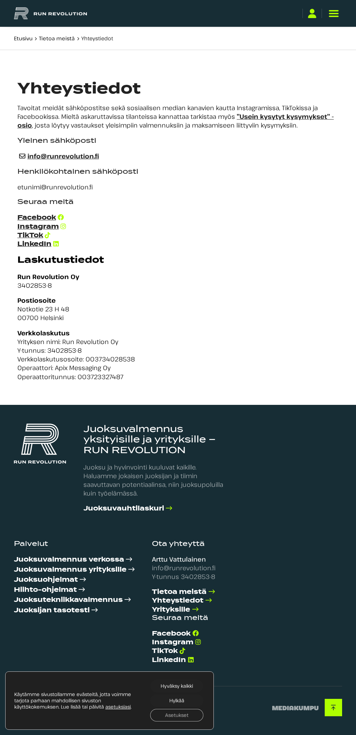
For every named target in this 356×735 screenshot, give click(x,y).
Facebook (36, 217)
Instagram (38, 226)
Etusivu (23, 38)
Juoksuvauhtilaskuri (123, 508)
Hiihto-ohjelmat (45, 589)
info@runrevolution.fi (63, 156)
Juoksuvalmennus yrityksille (70, 569)
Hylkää (176, 700)
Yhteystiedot (177, 600)
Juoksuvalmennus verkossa (69, 559)
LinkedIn (34, 243)
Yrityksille (171, 609)
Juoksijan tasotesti (52, 610)
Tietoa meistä (57, 38)
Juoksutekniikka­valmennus (68, 599)
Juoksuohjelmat (46, 579)
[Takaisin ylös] (333, 707)
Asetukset (176, 715)
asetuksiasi (118, 707)
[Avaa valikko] (333, 13)
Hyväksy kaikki (177, 686)
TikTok (30, 235)
